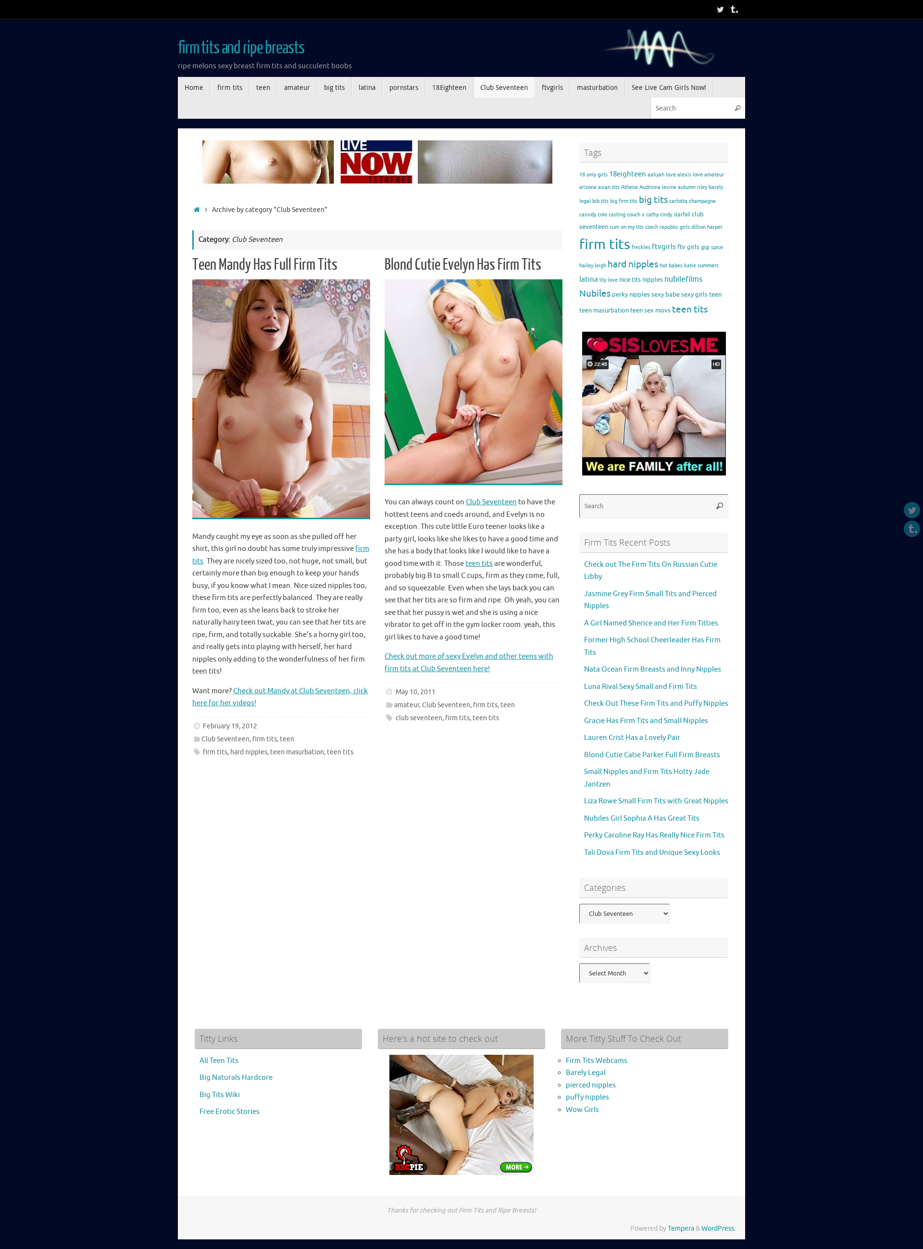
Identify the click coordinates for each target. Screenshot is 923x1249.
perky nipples (631, 294)
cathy (652, 215)
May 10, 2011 (416, 692)
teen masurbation (297, 752)
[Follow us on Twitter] (720, 9)
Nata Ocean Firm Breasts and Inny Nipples (652, 669)
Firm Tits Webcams (596, 1060)
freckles (641, 247)
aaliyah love (662, 175)
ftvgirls (664, 246)
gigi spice (712, 247)
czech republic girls (667, 227)
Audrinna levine (657, 187)
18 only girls (593, 175)
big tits (653, 200)
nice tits (630, 279)
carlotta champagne (692, 201)
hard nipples (248, 752)
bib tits (600, 201)
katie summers (701, 265)
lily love (608, 280)
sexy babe (665, 294)
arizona (588, 187)
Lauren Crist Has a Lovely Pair (632, 737)
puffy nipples (587, 1097)
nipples (652, 279)
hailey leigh (592, 265)
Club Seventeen (225, 739)
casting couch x (627, 215)
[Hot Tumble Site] (733, 9)
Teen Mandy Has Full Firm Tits (264, 265)
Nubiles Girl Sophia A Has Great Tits (641, 818)
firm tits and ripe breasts (241, 48)
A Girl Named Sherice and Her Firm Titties (651, 623)
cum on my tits (627, 227)
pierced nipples (591, 1085)
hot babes (671, 265)
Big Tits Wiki (220, 1094)
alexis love (690, 175)
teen (287, 739)
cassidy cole (593, 215)
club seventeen (419, 718)
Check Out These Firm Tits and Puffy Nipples (656, 703)
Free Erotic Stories (230, 1111)
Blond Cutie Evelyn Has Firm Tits (463, 265)
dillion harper (707, 227)
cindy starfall (675, 215)
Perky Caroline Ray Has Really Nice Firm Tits (654, 835)
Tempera (681, 1228)
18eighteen (627, 174)
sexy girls (694, 294)
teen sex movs (650, 310)
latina (588, 279)
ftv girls (688, 247)
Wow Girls (582, 1109)
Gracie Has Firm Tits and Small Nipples (646, 720)
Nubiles (595, 293)
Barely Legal (586, 1072)
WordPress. (718, 1228)
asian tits (609, 187)
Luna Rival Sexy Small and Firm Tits (640, 686)
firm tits (264, 739)
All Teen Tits (219, 1060)
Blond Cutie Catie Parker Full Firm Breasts (652, 755)
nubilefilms (683, 279)
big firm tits (623, 201)
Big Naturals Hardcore (236, 1077)
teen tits (340, 752)
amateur (406, 705)
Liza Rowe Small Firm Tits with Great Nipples (656, 801)
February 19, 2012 (230, 726)
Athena (629, 187)
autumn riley (692, 187)
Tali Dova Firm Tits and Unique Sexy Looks (652, 852)
